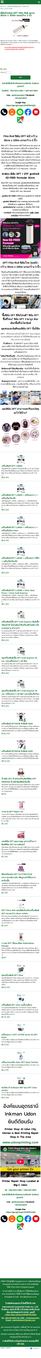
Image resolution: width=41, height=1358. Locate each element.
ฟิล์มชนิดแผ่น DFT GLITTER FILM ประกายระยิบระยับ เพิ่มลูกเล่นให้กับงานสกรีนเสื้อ (18, 877)
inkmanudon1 (21, 98)
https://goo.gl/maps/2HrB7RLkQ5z (21, 105)
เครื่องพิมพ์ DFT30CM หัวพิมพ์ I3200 (17, 724)
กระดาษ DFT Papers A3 (12, 812)
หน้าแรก (3, 6)
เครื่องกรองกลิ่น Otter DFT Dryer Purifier (19, 1062)
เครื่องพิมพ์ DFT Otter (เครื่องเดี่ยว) (16, 1005)
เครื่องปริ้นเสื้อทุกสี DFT (14, 6)
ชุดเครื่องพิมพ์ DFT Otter (12, 975)
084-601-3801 (31, 90)
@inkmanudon (18, 95)
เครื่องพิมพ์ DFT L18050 (11, 466)
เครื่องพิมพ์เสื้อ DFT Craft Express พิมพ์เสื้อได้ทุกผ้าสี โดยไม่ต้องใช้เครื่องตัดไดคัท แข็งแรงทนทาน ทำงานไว (20, 625)
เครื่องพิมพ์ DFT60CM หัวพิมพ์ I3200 (17, 751)
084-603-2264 (16, 90)
